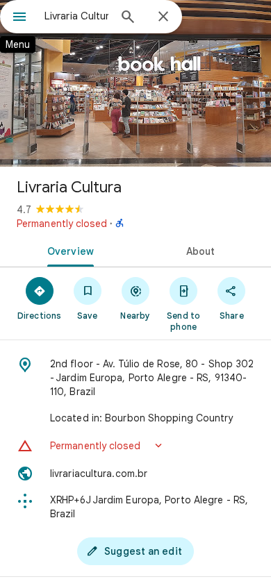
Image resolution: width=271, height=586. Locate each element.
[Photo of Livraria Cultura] (135, 83)
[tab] (68, 250)
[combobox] (76, 16)
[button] (135, 446)
